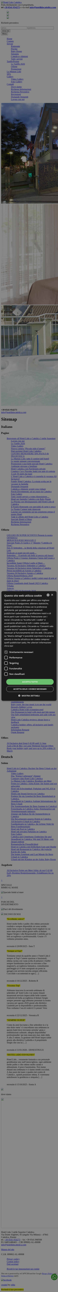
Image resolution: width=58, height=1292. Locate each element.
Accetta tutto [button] (30, 682)
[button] (29, 695)
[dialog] (28, 646)
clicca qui (8, 645)
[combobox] (48, 595)
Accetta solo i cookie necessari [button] (30, 689)
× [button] (52, 595)
